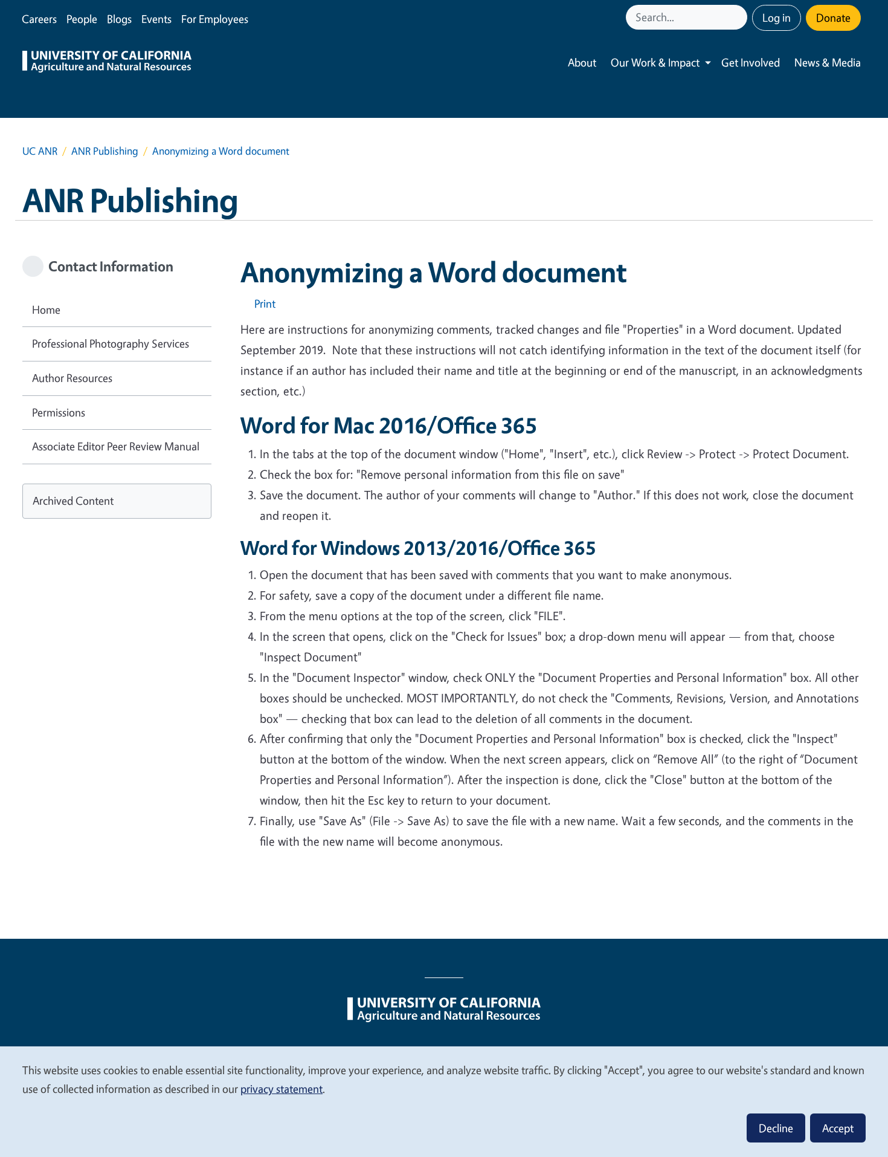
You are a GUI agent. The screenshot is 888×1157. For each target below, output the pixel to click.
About (582, 62)
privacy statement (281, 1088)
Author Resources (72, 378)
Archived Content (73, 500)
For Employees (214, 18)
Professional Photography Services (110, 343)
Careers (39, 18)
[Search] (739, 17)
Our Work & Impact (655, 62)
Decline (776, 1128)
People (81, 18)
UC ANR (39, 150)
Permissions (58, 412)
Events (156, 18)
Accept (838, 1128)
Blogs (119, 18)
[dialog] (444, 1101)
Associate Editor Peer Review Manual (115, 446)
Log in (776, 17)
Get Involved (750, 62)
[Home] (106, 63)
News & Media (827, 62)
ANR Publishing (104, 150)
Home (46, 309)
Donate (833, 17)
